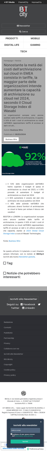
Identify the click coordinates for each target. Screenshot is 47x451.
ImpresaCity (37, 2)
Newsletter (24, 25)
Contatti (7, 327)
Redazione (8, 322)
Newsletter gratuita (27, 257)
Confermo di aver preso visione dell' (23, 435)
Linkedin (29, 308)
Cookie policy (9, 370)
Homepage (8, 61)
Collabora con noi (11, 348)
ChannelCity (23, 2)
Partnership (9, 338)
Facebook (29, 304)
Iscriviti (25, 441)
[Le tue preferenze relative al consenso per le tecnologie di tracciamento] (35, 449)
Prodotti (12, 38)
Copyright (8, 364)
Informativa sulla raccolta (13, 448)
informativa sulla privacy (24, 436)
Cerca (24, 31)
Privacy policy (10, 375)
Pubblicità (8, 333)
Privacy (7, 343)
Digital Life (11, 44)
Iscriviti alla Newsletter (23, 299)
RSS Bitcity (8, 359)
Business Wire (11, 139)
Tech (23, 51)
